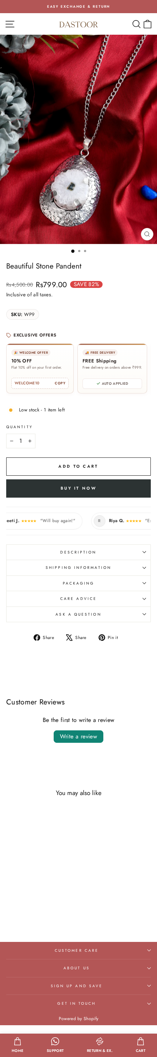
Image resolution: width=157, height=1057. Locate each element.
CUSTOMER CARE (77, 950)
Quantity (19, 427)
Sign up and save (77, 986)
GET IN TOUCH (76, 1003)
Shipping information (78, 567)
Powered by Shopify (79, 1018)
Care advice (78, 598)
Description (78, 552)
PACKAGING (79, 583)
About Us (77, 968)
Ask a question (78, 614)
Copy (60, 383)
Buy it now (78, 488)
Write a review (78, 736)
